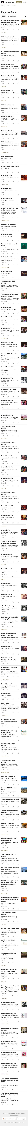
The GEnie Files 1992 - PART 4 (8, 744)
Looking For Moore (7, 156)
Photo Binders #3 (6, 658)
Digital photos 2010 (7, 76)
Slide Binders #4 (6, 234)
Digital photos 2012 (7, 37)
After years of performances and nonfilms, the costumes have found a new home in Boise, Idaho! (10, 826)
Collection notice (14, 1115)
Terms (22, 1113)
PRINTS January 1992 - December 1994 (10, 649)
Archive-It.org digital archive (8, 941)
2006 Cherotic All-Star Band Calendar (8, 839)
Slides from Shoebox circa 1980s (10, 178)
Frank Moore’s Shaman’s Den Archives (9, 668)
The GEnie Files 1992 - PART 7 (8, 427)
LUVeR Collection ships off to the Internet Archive (10, 21)
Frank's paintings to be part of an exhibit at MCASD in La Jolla (10, 899)
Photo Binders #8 (7, 554)
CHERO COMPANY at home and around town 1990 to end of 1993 (9, 557)
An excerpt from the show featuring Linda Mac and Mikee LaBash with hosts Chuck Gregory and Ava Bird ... (10, 1084)
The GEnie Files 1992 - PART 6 (8, 443)
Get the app (22, 1119)
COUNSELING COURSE (8, 224)
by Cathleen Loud (6, 158)
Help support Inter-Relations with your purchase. (10, 358)
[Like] (2, 576)
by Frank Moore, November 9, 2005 (9, 722)
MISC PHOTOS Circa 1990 (8, 508)
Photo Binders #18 (7, 367)
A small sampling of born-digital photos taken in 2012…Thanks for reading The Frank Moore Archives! (10, 39)
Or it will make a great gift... (8, 792)
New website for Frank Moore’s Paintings (8, 634)
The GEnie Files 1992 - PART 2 (8, 855)
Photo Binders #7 (6, 569)
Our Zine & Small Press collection (8, 954)
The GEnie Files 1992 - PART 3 (8, 761)
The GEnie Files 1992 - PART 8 (8, 282)
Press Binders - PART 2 (8, 1052)
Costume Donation (7, 823)
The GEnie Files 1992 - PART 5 (8, 493)
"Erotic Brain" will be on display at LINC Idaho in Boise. (9, 621)
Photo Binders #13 (7, 467)
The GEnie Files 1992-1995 (10, 929)
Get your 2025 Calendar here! (9, 789)
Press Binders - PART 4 (8, 1013)
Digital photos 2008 (7, 105)
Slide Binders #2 (6, 271)
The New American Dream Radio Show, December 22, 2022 (9, 1080)
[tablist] (9, 16)
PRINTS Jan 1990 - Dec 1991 (8, 660)
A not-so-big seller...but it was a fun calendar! (9, 842)
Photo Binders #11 (7, 506)
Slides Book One (5, 273)
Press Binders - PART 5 (8, 1002)
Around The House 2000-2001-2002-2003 (9, 458)
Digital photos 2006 (7, 131)
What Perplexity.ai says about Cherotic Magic (9, 608)
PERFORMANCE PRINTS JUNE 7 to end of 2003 (10, 369)
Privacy (18, 1113)
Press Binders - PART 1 (8, 1063)
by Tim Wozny (5, 168)
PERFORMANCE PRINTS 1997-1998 (9, 586)
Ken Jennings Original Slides (8, 309)
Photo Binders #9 (7, 530)
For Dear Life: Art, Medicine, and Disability (10, 868)
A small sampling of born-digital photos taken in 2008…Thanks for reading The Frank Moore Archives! (10, 107)
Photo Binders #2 (6, 684)
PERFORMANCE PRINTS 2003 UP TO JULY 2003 (10, 380)
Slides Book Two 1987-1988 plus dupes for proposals (10, 259)
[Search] (25, 16)
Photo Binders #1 (6, 693)
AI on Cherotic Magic (8, 606)
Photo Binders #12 (7, 478)
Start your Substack (10, 1119)
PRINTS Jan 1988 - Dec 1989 (8, 686)
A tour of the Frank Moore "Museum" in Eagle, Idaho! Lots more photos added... (9, 779)
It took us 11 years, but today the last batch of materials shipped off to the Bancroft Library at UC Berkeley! (10, 298)
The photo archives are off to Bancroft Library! (9, 295)
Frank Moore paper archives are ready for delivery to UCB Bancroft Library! (10, 882)
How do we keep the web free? (9, 245)
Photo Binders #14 (7, 456)
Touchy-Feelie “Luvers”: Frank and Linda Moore (9, 542)
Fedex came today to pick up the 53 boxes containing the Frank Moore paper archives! (10, 815)
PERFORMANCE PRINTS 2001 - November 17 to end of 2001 (9, 345)
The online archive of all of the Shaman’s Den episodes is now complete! (9, 672)
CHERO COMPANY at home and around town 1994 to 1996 (9, 532)
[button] (2, 5)
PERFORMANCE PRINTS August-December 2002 (9, 403)
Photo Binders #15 (7, 415)
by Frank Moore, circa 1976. (8, 226)
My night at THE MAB (8, 719)
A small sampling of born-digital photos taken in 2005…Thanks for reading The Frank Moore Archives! (10, 144)
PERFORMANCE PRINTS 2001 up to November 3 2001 (10, 330)
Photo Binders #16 (7, 400)
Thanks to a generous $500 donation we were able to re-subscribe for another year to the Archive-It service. (10, 735)
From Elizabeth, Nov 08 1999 (9, 191)
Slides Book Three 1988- (7, 236)
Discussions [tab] (13, 16)
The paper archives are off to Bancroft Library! (9, 811)
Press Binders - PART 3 (8, 1041)
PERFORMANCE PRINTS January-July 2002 (10, 319)
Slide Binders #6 (6, 176)
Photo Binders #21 (7, 317)
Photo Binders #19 (7, 343)
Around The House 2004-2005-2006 (9, 469)
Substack (6, 1122)
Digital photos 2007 (7, 116)
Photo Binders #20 (7, 328)
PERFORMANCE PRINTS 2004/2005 (7, 518)
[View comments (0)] (8, 44)
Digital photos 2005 (7, 142)
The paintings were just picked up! (9, 904)
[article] (14, 25)
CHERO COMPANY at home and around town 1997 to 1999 (9, 417)
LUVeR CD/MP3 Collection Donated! (9, 1029)
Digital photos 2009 (7, 90)
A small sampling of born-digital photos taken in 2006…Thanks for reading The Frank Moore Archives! (10, 133)
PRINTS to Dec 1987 (6, 695)
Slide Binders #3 (6, 257)
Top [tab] (8, 16)
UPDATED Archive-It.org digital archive (9, 731)
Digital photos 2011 (7, 64)
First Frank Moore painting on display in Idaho (9, 618)
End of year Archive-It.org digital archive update (9, 209)
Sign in (24, 2)
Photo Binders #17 (7, 378)
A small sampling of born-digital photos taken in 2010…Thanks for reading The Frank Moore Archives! (10, 78)
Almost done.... (5, 886)
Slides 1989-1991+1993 (7, 200)
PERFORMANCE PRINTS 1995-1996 (9, 597)
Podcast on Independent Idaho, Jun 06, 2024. (9, 974)
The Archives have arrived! (10, 799)
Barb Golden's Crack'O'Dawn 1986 (7, 704)
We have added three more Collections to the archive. (8, 212)
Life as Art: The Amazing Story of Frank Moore (9, 970)
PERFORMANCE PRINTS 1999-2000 (9, 571)
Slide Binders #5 (6, 198)
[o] (24, 246)
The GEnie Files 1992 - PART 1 (8, 913)
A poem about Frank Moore (10, 166)
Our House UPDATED (8, 776)
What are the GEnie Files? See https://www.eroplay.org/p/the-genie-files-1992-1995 (9, 285)
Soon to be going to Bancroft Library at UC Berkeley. (9, 957)
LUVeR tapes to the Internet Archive (10, 52)
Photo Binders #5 (6, 594)
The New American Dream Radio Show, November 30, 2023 (9, 1095)
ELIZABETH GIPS (6, 189)
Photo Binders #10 (7, 515)
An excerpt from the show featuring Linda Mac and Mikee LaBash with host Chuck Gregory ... (10, 1099)
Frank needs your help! (8, 389)
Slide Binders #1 (6, 307)
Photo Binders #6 (7, 583)
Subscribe (19, 2)
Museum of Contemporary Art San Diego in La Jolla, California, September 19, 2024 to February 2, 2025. (10, 872)
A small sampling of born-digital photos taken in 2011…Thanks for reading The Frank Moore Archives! (10, 67)
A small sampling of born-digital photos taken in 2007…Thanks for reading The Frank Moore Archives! (10, 118)
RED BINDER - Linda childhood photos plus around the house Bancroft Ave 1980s (9, 481)
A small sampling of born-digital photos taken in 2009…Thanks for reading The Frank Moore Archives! (10, 93)
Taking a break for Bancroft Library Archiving (10, 987)
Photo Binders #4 (7, 646)
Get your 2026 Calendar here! (9, 355)
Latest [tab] (3, 16)
